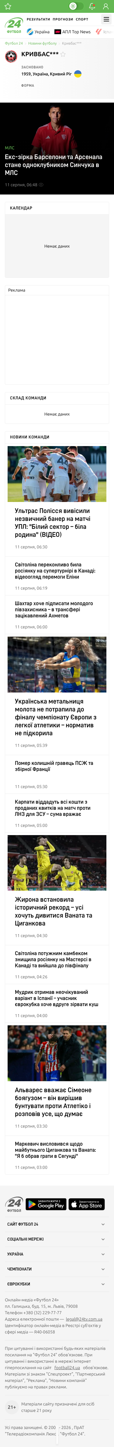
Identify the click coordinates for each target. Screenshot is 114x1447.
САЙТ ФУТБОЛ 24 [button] (22, 1224)
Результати (38, 19)
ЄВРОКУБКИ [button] (18, 1284)
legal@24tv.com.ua (84, 1319)
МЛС (9, 147)
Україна (42, 31)
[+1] (7, 6)
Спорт (82, 19)
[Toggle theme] (76, 6)
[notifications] (92, 6)
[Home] (14, 31)
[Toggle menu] (106, 19)
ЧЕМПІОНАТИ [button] (19, 1269)
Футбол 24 (14, 43)
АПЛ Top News (76, 31)
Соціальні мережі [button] (25, 1239)
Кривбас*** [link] (71, 43)
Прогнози (63, 19)
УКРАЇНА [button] (15, 1254)
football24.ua (67, 1367)
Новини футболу (42, 43)
